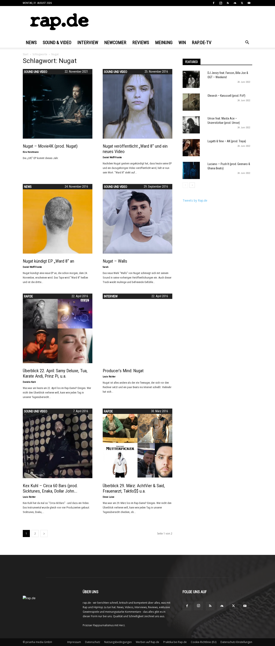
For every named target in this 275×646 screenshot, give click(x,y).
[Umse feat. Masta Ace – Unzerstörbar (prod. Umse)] (191, 124)
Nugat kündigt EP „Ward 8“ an (48, 261)
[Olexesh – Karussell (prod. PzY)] (191, 102)
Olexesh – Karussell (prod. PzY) (226, 95)
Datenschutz (92, 642)
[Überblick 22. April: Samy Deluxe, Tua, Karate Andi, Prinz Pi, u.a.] (57, 328)
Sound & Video (57, 42)
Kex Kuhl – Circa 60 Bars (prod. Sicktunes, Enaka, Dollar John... (50, 488)
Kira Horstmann (31, 152)
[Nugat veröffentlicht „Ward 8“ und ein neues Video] (137, 104)
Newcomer (115, 42)
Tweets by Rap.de (195, 200)
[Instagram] (220, 3)
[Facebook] (213, 3)
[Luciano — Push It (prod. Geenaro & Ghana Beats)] (191, 170)
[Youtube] (249, 3)
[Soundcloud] (235, 3)
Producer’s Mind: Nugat (123, 370)
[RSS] (228, 3)
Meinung (164, 42)
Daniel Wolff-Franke (112, 157)
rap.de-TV (201, 42)
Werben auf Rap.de (147, 642)
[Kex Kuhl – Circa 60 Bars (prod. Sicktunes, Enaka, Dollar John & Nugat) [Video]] (57, 443)
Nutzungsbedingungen (118, 642)
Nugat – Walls (115, 261)
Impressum (74, 642)
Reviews (140, 42)
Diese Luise (108, 497)
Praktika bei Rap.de (175, 642)
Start (25, 54)
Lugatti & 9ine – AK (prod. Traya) (227, 141)
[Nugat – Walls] (137, 219)
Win (182, 42)
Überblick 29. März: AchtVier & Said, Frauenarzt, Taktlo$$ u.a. (134, 488)
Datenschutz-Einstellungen (236, 642)
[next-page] (44, 533)
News (31, 42)
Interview (87, 42)
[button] (247, 43)
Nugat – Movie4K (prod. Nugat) (50, 146)
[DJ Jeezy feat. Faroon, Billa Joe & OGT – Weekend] (191, 79)
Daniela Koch (29, 382)
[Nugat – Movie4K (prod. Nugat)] (57, 104)
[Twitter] (242, 3)
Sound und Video (35, 72)
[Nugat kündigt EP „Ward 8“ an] (57, 219)
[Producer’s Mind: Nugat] (137, 328)
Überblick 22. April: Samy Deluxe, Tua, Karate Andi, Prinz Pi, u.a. (55, 373)
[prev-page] (185, 185)
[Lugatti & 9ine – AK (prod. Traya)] (191, 147)
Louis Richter (109, 376)
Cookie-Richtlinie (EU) (203, 642)
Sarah (105, 267)
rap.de (28, 296)
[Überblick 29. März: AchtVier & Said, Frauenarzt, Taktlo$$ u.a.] (137, 443)
